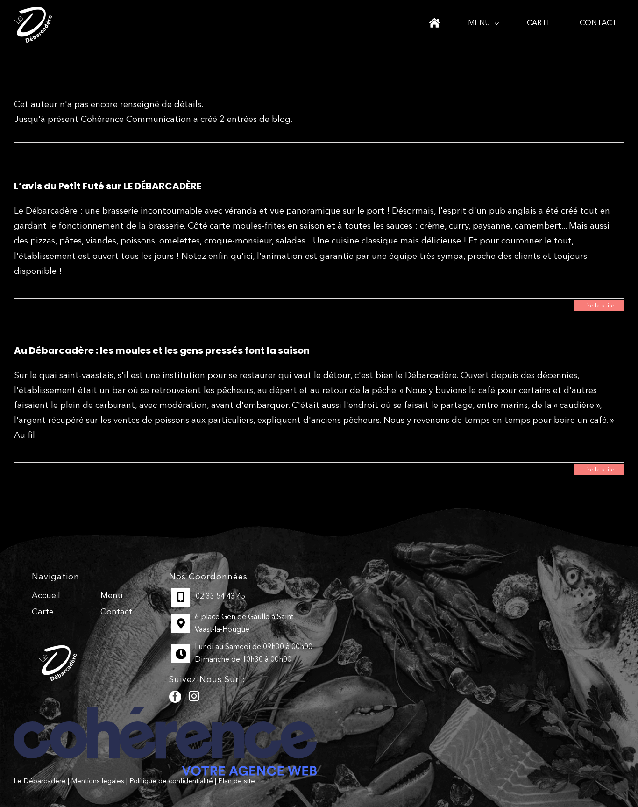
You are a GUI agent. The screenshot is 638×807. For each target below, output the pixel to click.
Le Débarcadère (40, 781)
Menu (111, 596)
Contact (116, 612)
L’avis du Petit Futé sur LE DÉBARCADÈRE (107, 186)
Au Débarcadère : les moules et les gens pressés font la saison (162, 350)
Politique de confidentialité (171, 781)
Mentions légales (97, 781)
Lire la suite (599, 306)
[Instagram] (194, 696)
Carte (43, 612)
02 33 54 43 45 (220, 596)
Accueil (46, 596)
